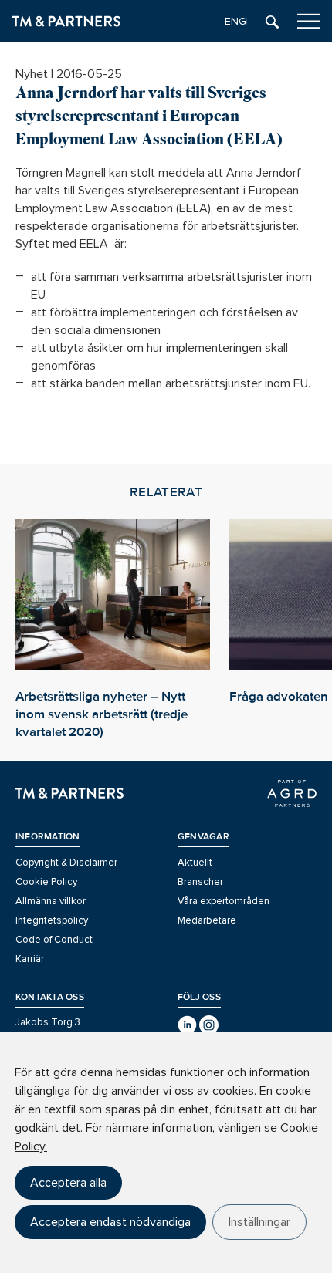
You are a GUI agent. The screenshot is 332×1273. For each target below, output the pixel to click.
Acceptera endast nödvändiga (110, 1222)
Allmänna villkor (50, 901)
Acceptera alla (68, 1182)
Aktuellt (195, 862)
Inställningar (259, 1222)
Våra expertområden (223, 901)
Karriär (29, 959)
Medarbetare (207, 920)
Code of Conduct (54, 940)
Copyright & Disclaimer (66, 862)
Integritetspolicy (51, 920)
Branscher (200, 882)
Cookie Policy (46, 882)
